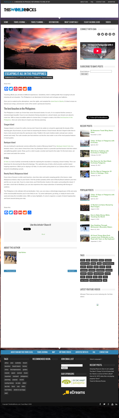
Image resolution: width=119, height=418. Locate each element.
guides (83, 267)
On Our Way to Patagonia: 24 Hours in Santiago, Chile (101, 172)
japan (96, 267)
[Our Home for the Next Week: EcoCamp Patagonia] (84, 163)
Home (6, 22)
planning (109, 270)
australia (94, 260)
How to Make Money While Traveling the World (100, 216)
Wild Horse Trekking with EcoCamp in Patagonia (100, 152)
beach (101, 260)
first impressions (108, 263)
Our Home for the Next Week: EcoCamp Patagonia (101, 162)
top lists (89, 277)
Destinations (54, 22)
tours (95, 277)
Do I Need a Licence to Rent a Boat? (101, 374)
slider (82, 277)
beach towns (85, 263)
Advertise (111, 2)
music (108, 267)
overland (92, 270)
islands (90, 267)
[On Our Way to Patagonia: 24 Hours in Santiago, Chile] (84, 173)
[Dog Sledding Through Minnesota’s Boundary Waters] (84, 227)
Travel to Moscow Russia (98, 381)
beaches (108, 260)
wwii (105, 280)
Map (53, 352)
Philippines (37, 77)
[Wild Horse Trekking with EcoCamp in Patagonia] (84, 153)
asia (88, 260)
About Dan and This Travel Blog (22, 352)
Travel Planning (37, 22)
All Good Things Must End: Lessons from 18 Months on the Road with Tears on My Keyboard (102, 237)
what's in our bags (95, 280)
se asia (107, 273)
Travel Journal (19, 22)
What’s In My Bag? (71, 22)
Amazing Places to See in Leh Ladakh (102, 369)
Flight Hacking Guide (92, 22)
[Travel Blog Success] (98, 305)
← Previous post (10, 271)
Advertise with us (82, 352)
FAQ (92, 2)
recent (90, 273)
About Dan (84, 2)
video (105, 277)
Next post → (72, 271)
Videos (108, 22)
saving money (98, 273)
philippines (100, 270)
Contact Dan (100, 2)
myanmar (84, 270)
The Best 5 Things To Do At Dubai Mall (102, 371)
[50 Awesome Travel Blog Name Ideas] (84, 133)
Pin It (43, 234)
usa (100, 277)
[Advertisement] (97, 95)
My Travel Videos (65, 352)
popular (83, 273)
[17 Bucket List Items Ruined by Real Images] (84, 207)
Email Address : (85, 71)
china (99, 263)
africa (82, 260)
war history (84, 280)
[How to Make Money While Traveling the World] (84, 217)
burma (93, 263)
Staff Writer (22, 252)
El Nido (6, 161)
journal (102, 267)
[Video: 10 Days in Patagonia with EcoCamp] (84, 143)
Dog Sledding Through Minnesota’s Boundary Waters (101, 226)
